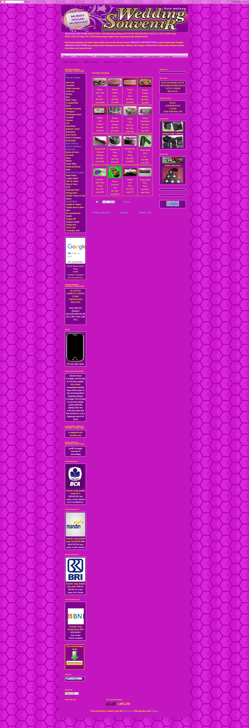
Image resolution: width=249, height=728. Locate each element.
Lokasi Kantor (103, 56)
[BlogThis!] (106, 202)
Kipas (68, 158)
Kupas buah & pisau (75, 172)
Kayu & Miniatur (73, 146)
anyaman (126, 202)
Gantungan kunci (73, 114)
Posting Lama (145, 212)
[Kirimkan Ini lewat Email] (103, 202)
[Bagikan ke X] (108, 202)
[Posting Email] (97, 202)
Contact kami (137, 56)
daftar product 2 (91, 62)
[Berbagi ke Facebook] (111, 202)
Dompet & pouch (73, 108)
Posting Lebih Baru (101, 212)
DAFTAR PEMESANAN (172, 83)
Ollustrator (128, 711)
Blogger (154, 711)
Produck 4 (128, 62)
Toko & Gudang (83, 56)
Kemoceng (70, 149)
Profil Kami (120, 56)
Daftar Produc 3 (111, 62)
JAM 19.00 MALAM (172, 111)
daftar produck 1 (71, 62)
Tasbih (69, 216)
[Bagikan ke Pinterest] (113, 202)
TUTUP (172, 109)
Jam (68, 123)
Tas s (68, 213)
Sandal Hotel (71, 201)
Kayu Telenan (72, 143)
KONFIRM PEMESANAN (173, 85)
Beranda (67, 56)
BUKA (173, 103)
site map (168, 56)
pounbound (75, 213)
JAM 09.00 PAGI (172, 106)
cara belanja (154, 56)
